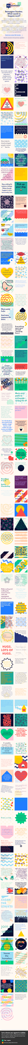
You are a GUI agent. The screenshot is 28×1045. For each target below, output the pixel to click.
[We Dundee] (14, 6)
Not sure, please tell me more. (10, 1042)
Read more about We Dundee (13, 35)
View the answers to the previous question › (14, 37)
